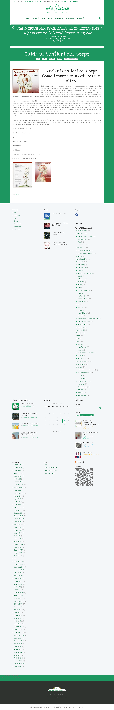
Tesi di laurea (82, 395)
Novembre (19, 487)
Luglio (17, 499)
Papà (79, 287)
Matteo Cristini (27, 406)
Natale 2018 (80, 330)
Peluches (80, 293)
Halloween (81, 279)
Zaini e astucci (82, 245)
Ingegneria (81, 390)
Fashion (80, 270)
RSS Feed (80, 462)
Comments (84, 415)
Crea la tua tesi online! (27, 404)
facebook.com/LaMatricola (70, 1)
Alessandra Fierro (28, 417)
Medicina (59, 58)
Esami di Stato (82, 313)
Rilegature (81, 350)
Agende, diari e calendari (85, 236)
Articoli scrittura (82, 239)
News (78, 333)
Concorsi (80, 307)
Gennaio (18, 513)
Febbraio (18, 510)
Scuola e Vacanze (83, 321)
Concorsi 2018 (80, 248)
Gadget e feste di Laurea (85, 273)
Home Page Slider (82, 259)
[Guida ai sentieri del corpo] (25, 81)
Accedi (47, 465)
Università (35, 18)
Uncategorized (80, 364)
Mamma (80, 282)
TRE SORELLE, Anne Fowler (29, 423)
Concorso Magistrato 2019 (84, 253)
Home (27, 18)
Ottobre (18, 476)
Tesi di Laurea (82, 358)
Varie (79, 242)
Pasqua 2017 (80, 338)
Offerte (78, 336)
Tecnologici (81, 302)
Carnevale (81, 265)
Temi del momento (82, 361)
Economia (81, 384)
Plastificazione (82, 347)
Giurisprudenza (82, 387)
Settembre (19, 493)
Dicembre (19, 485)
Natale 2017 (80, 327)
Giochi (80, 276)
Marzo (17, 465)
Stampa (80, 356)
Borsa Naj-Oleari (88, 442)
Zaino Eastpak (87, 452)
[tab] (77, 415)
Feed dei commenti (51, 470)
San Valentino (82, 296)
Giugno (18, 467)
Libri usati (80, 316)
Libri (43, 18)
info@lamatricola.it (32, 1)
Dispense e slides (83, 381)
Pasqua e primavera (84, 290)
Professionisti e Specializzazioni (88, 319)
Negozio (44, 58)
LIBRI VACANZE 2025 (59, 213)
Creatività (80, 18)
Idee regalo (70, 18)
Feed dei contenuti (51, 467)
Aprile (17, 473)
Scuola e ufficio (82, 299)
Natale (80, 284)
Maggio (18, 470)
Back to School (81, 230)
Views (77, 415)
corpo (17, 194)
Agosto (18, 496)
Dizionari (80, 310)
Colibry (80, 344)
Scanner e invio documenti (86, 353)
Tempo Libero (82, 324)
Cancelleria (59, 18)
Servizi (50, 18)
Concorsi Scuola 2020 (83, 250)
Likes (91, 415)
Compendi (82, 378)
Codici (81, 375)
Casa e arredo (82, 267)
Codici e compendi (83, 373)
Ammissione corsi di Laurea (86, 370)
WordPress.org (50, 473)
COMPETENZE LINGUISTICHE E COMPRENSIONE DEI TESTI (92, 422)
